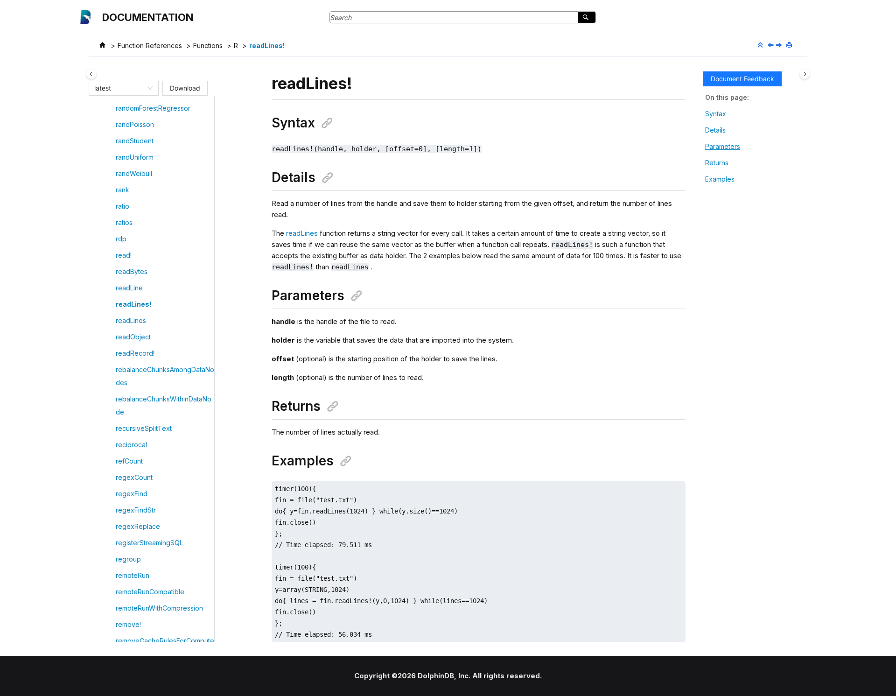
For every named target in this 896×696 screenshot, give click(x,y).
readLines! (267, 45)
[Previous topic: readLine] (771, 45)
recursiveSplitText (144, 428)
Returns (716, 163)
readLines (131, 320)
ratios (124, 222)
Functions (208, 45)
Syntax (715, 114)
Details (715, 130)
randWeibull (134, 173)
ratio (122, 206)
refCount (129, 461)
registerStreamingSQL (149, 543)
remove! (128, 624)
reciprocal (131, 445)
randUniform (135, 157)
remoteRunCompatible (150, 592)
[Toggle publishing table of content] (91, 74)
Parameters (722, 146)
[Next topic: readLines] (780, 45)
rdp (121, 239)
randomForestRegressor (153, 108)
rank (122, 190)
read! (124, 255)
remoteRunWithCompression (159, 608)
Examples (720, 179)
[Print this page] (790, 45)
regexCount (134, 477)
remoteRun (132, 575)
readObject (133, 337)
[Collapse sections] (761, 45)
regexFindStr (136, 510)
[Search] (587, 17)
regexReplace (138, 526)
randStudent (135, 141)
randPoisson (135, 124)
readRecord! (135, 353)
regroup (128, 559)
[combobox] (119, 88)
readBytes (131, 271)
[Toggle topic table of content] (805, 74)
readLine (129, 288)
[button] (112, 108)
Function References (150, 45)
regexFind (131, 494)
